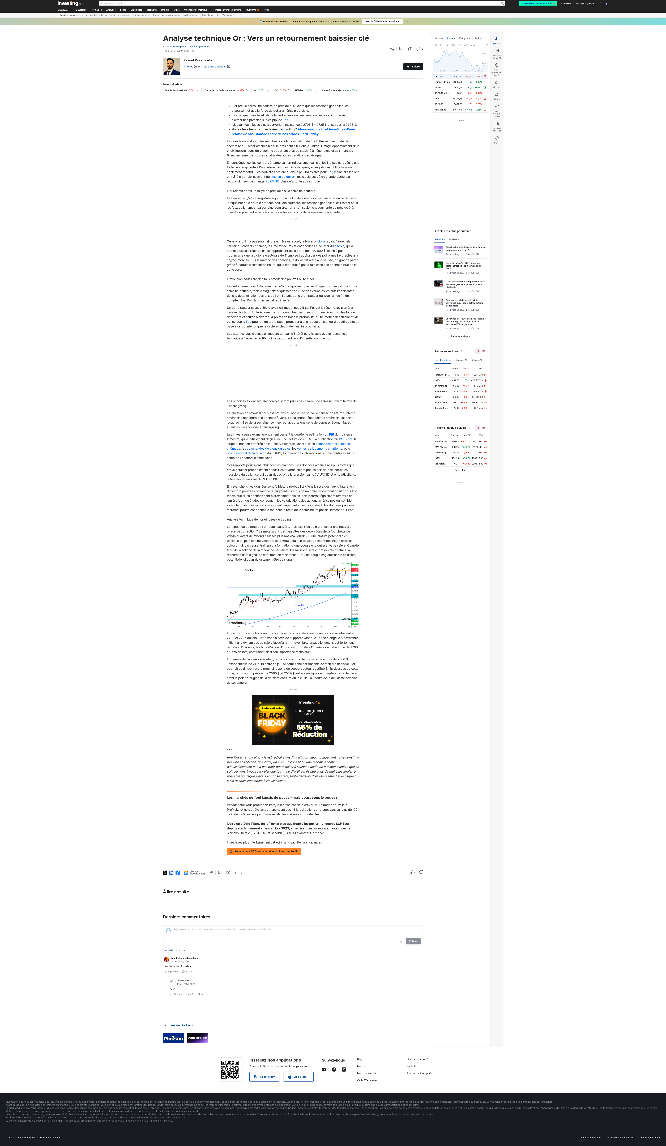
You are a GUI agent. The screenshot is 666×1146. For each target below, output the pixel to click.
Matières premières (171, 15)
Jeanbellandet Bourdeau (184, 958)
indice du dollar (283, 176)
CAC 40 (438, 76)
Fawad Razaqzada (198, 60)
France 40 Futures (443, 82)
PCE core (345, 439)
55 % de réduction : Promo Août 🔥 (538, 3)
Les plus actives (442, 360)
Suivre (416, 66)
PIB (331, 434)
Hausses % (461, 360)
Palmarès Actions (446, 351)
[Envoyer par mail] (228, 872)
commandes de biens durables (269, 448)
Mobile (361, 1066)
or (331, 172)
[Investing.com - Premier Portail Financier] (71, 3)
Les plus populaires (69, 15)
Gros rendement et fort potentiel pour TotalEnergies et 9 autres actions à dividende (465, 284)
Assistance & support (419, 1073)
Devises (438, 38)
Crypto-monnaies (191, 15)
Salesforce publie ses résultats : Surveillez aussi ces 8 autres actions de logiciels (464, 303)
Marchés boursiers (141, 15)
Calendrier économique (195, 10)
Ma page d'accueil (214, 66)
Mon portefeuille (366, 1073)
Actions (479, 38)
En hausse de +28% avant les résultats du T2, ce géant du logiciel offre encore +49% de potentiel (466, 321)
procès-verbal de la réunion (246, 453)
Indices (451, 38)
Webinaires (227, 15)
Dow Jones (440, 109)
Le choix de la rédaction (96, 15)
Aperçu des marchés (120, 15)
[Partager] (392, 49)
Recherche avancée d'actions (226, 10)
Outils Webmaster (367, 1080)
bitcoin (339, 246)
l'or (285, 120)
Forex (156, 15)
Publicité (412, 1066)
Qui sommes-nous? (418, 1059)
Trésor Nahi (183, 980)
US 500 (438, 87)
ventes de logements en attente (319, 448)
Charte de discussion (174, 950)
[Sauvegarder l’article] (401, 49)
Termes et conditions (590, 1137)
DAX (436, 98)
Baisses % (476, 360)
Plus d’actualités (459, 336)
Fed (248, 321)
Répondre (173, 971)
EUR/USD (272, 181)
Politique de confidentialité (620, 1137)
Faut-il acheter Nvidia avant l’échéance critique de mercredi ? (466, 248)
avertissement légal (650, 1137)
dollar (322, 241)
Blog (359, 1059)
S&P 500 (438, 104)
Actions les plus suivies (450, 427)
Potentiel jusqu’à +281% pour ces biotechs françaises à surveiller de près (463, 266)
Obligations (207, 15)
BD (217, 15)
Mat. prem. (464, 38)
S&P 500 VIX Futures (445, 93)
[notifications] (600, 3)
